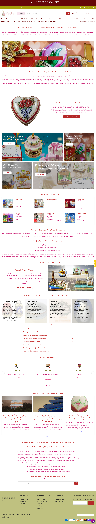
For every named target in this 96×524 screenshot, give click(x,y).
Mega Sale (92, 21)
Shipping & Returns (23, 501)
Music (17, 219)
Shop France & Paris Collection (24, 287)
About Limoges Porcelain (21, 7)
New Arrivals (83, 18)
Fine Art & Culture (59, 18)
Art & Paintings (18, 214)
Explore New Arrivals (55, 58)
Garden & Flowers (19, 205)
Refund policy (40, 508)
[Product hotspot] (60, 271)
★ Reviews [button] (94, 263)
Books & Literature (19, 216)
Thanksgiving (79, 208)
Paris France (49, 205)
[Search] (68, 13)
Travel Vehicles (49, 206)
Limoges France (13, 7)
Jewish (78, 217)
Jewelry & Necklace (50, 217)
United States (49, 208)
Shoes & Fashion (49, 216)
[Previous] (2, 373)
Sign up (91, 503)
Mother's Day (79, 203)
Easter (78, 202)
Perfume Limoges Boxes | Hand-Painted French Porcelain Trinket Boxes (53, 221)
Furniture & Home (19, 206)
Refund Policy (22, 506)
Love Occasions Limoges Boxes (72, 116)
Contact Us (60, 7)
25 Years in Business (5, 7)
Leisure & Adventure (5, 21)
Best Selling (76, 18)
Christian (79, 216)
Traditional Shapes (40, 18)
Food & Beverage (18, 202)
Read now (16, 433)
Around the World (50, 200)
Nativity (78, 219)
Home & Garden (50, 18)
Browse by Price (91, 18)
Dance (17, 217)
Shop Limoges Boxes (40, 58)
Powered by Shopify (5, 517)
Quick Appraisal (54, 7)
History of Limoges (41, 499)
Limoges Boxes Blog (59, 499)
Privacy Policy (22, 503)
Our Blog (48, 7)
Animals (17, 18)
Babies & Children (25, 18)
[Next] (93, 373)
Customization (37, 7)
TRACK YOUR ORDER (59, 501)
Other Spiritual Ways (81, 220)
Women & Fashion (50, 219)
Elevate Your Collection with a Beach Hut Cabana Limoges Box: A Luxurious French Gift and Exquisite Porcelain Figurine (16, 419)
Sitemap (28, 514)
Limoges (3, 18)
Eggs (16, 200)
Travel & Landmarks (26, 21)
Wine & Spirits (18, 208)
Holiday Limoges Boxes (38, 21)
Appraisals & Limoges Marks (43, 497)
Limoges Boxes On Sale (84, 21)
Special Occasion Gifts (50, 21)
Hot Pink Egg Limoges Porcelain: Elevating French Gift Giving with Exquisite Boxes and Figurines (79, 418)
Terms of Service (23, 505)
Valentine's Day (80, 200)
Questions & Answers (24, 499)
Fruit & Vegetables (19, 203)
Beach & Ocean (49, 202)
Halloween (79, 206)
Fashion (32, 18)
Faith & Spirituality (16, 21)
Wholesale (44, 7)
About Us (21, 497)
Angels (78, 214)
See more (47, 436)
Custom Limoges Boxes (42, 501)
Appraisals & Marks (30, 7)
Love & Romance (10, 18)
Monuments (48, 203)
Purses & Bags (49, 214)
